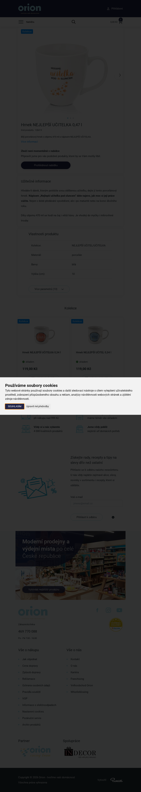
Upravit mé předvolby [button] (37, 406)
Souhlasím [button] (14, 406)
